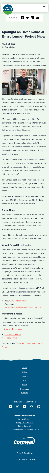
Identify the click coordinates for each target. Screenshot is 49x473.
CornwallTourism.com (13, 329)
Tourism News (11, 338)
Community (30, 343)
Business (20, 343)
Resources (24, 389)
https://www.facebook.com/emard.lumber (23, 307)
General (39, 343)
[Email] (37, 17)
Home (24, 368)
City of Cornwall (24, 426)
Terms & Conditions (25, 453)
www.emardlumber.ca (18, 301)
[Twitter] (27, 17)
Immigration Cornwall (24, 422)
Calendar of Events (13, 334)
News (4, 347)
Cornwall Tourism (24, 419)
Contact (24, 392)
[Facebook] (22, 17)
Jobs (24, 380)
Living (24, 372)
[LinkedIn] (32, 17)
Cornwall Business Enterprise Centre (25, 429)
